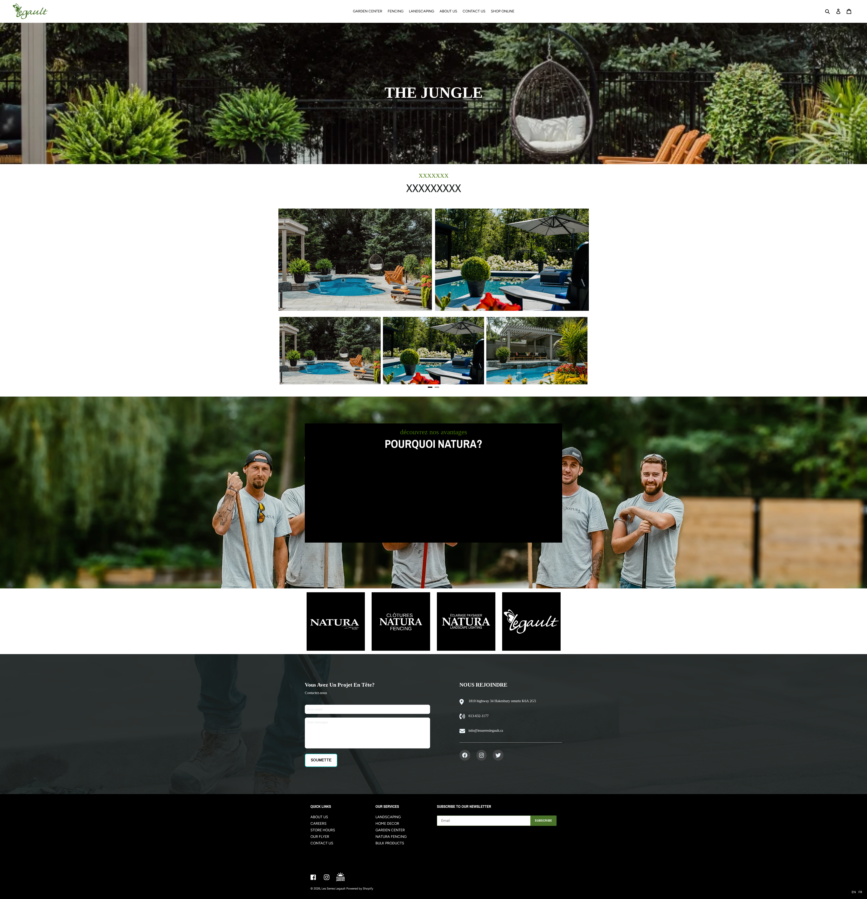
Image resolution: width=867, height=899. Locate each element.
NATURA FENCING (391, 836)
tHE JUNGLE (434, 92)
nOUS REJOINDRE (483, 685)
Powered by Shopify (359, 888)
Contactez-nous (316, 693)
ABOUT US (319, 817)
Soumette (321, 760)
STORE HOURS (322, 830)
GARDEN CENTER (390, 830)
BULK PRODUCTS (389, 843)
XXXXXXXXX (433, 188)
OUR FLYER (319, 836)
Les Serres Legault (333, 888)
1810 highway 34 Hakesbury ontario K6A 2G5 (502, 701)
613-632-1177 (478, 716)
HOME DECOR (387, 823)
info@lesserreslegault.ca (485, 730)
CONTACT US (321, 843)
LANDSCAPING (388, 817)
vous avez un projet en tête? (340, 685)
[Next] (579, 350)
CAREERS (318, 823)
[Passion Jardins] (344, 877)
